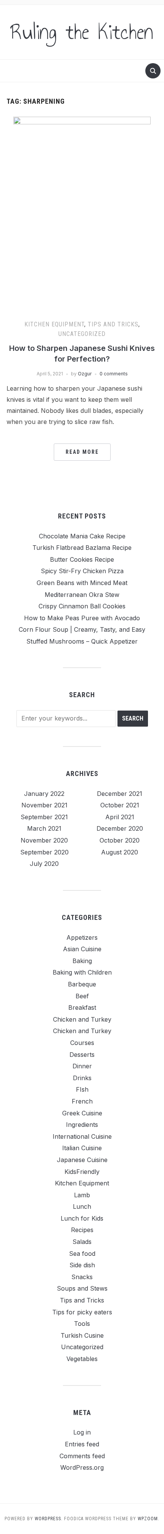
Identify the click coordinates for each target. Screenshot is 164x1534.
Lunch (82, 1206)
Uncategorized (82, 333)
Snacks (82, 1277)
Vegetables (82, 1359)
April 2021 (119, 817)
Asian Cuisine (82, 949)
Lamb (82, 1195)
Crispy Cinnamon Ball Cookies (82, 606)
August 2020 (119, 852)
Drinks (82, 1078)
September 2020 (44, 852)
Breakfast (82, 1007)
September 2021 (44, 817)
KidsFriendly (82, 1171)
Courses (82, 1043)
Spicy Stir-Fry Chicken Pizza (82, 571)
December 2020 (119, 828)
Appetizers (82, 937)
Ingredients (82, 1124)
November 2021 (44, 805)
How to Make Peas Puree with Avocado (82, 618)
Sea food (82, 1253)
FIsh (82, 1089)
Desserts (82, 1054)
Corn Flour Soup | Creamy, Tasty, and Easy (82, 629)
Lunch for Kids (82, 1218)
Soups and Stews (82, 1288)
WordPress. (49, 1518)
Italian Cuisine (82, 1148)
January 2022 (44, 793)
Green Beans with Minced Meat (82, 583)
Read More (82, 452)
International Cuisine (82, 1136)
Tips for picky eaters (82, 1312)
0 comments (114, 374)
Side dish (82, 1265)
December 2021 (119, 793)
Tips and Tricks (113, 324)
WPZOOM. (148, 1518)
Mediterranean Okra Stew (82, 594)
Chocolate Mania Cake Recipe (82, 536)
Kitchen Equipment (54, 324)
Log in (82, 1432)
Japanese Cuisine (82, 1160)
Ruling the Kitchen (82, 32)
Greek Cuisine (82, 1113)
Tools (82, 1323)
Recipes (82, 1230)
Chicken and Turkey (82, 1019)
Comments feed (82, 1456)
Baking (82, 961)
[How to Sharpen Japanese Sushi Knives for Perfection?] (82, 211)
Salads (82, 1241)
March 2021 (44, 828)
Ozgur (85, 374)
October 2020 (120, 840)
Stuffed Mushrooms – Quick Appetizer (82, 641)
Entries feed (82, 1444)
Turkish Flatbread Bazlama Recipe (82, 547)
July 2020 (44, 863)
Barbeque (82, 984)
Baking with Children (82, 972)
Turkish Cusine (82, 1335)
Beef (82, 996)
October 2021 (119, 805)
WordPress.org (82, 1467)
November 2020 (44, 840)
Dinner (82, 1066)
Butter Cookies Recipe (82, 559)
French (82, 1101)
